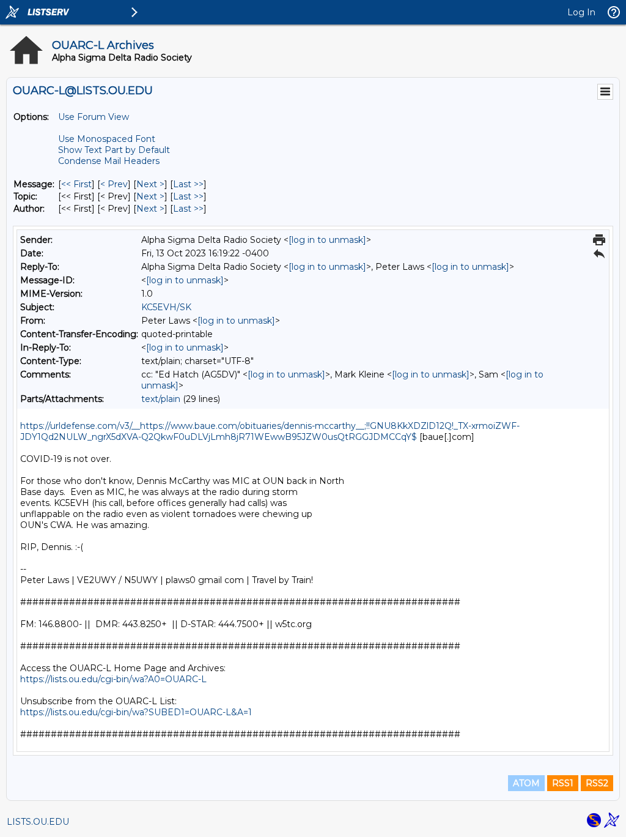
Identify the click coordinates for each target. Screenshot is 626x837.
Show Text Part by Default (114, 149)
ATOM (526, 783)
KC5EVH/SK (166, 307)
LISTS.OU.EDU (38, 821)
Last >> (188, 184)
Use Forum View (93, 116)
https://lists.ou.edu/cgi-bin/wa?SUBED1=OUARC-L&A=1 (136, 712)
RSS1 (562, 783)
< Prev (114, 184)
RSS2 (597, 783)
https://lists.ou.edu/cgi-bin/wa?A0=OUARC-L (113, 679)
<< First (76, 184)
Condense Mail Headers (109, 160)
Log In (581, 12)
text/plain (160, 398)
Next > (150, 184)
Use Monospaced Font (106, 138)
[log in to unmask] (327, 239)
